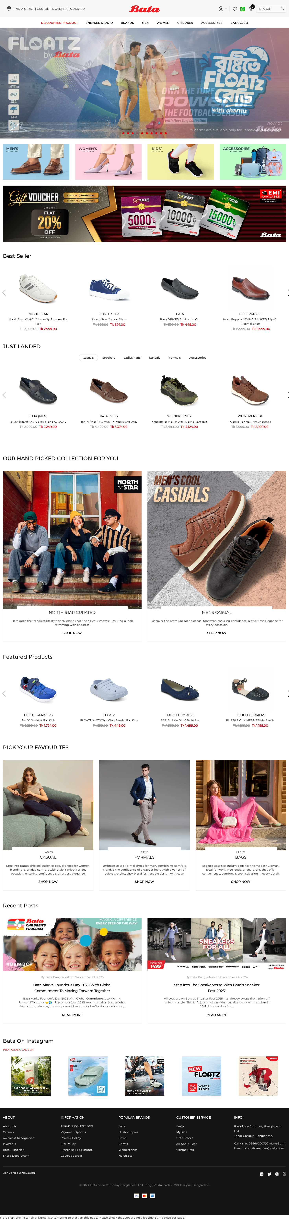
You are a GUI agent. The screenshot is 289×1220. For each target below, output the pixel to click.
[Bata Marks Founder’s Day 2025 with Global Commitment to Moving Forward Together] (72, 944)
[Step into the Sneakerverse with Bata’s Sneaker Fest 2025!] (216, 944)
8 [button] (156, 133)
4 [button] (137, 133)
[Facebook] (261, 1174)
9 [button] (161, 133)
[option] (144, 83)
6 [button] (147, 133)
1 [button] (123, 133)
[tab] (88, 357)
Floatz (109, 715)
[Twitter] (269, 1174)
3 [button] (133, 133)
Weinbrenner (179, 416)
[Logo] (144, 8)
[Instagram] (277, 1174)
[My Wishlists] (233, 8)
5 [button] (142, 133)
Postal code (162, 1185)
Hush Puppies (250, 314)
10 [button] (166, 133)
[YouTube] (284, 1174)
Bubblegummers (38, 715)
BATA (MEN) (38, 416)
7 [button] (152, 133)
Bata (180, 314)
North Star (38, 314)
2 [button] (128, 133)
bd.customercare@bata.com (264, 1148)
